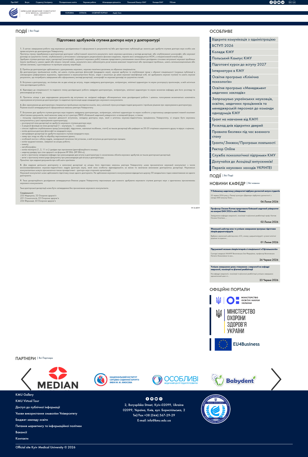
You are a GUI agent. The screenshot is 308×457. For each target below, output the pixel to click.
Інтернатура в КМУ (228, 71)
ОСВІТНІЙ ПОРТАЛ (99, 13)
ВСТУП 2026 (222, 46)
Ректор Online (223, 149)
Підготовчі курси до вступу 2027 (239, 65)
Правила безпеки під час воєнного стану (241, 134)
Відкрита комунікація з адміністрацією (244, 40)
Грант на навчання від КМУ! (235, 119)
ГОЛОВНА (69, 13)
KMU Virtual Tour (27, 401)
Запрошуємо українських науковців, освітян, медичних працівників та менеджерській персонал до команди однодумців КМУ (243, 106)
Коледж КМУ (158, 2)
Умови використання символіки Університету (46, 413)
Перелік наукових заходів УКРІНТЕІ (242, 168)
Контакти (22, 438)
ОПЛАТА (83, 13)
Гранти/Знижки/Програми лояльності (243, 143)
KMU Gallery (25, 394)
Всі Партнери (46, 358)
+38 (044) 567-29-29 (159, 415)
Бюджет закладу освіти (32, 419)
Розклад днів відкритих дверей (237, 126)
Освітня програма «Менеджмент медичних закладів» (239, 90)
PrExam (173, 2)
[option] (62, 379)
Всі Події (34, 31)
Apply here (117, 13)
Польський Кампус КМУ (136, 2)
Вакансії (21, 432)
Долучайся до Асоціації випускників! (242, 162)
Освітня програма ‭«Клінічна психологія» (235, 79)
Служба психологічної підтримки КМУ (244, 155)
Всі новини (254, 183)
